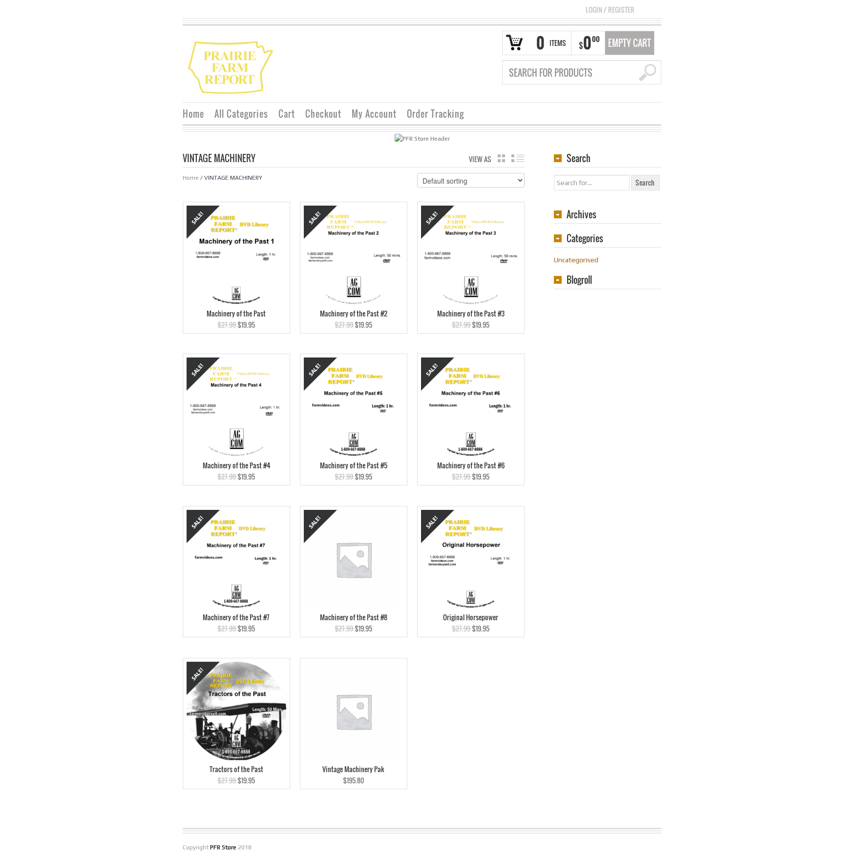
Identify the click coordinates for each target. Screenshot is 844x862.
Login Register (610, 9)
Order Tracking (435, 113)
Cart (286, 113)
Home (193, 113)
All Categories (241, 113)
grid (501, 158)
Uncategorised (576, 260)
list (518, 158)
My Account (374, 113)
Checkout (323, 113)
